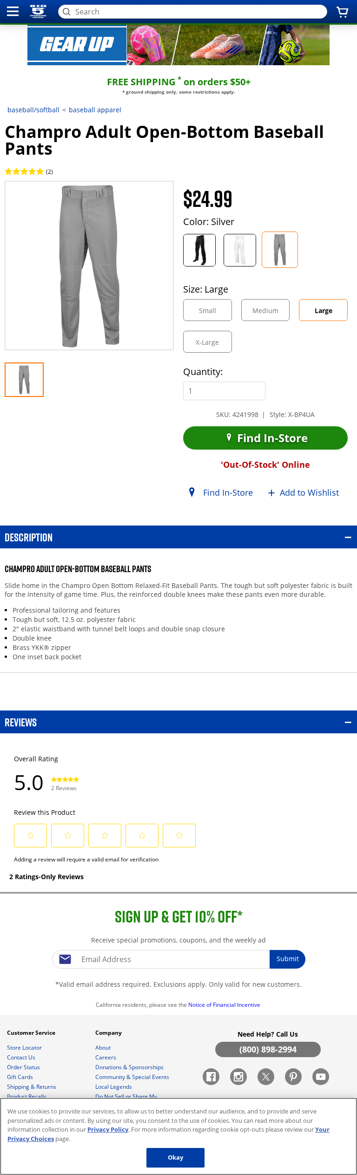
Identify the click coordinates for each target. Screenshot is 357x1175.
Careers (106, 1057)
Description (29, 537)
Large (331, 313)
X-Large (213, 345)
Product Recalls (27, 1096)
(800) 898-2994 (268, 1049)
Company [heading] (109, 1033)
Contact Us (22, 1057)
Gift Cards (20, 1077)
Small (215, 313)
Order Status (24, 1067)
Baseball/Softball (33, 109)
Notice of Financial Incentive (225, 1005)
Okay (176, 1157)
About (103, 1048)
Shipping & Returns (32, 1087)
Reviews (21, 722)
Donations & (129, 1067)
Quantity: (203, 371)
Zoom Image (36, 194)
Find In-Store (271, 437)
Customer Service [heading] (32, 1033)
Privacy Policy (107, 1129)
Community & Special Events (133, 1077)
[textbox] (178, 959)
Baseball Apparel (95, 109)
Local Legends (114, 1087)
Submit (288, 958)
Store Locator (25, 1048)
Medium (271, 313)
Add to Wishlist (309, 492)
